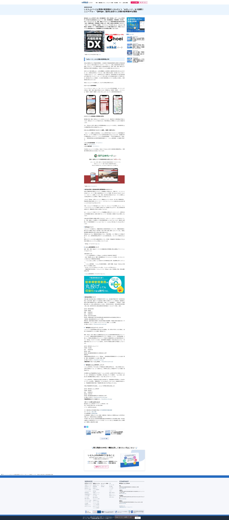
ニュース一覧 (104, 438)
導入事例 (110, 486)
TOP (3, 474)
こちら (99, 54)
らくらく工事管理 (96, 507)
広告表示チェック (88, 486)
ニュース (6, 474)
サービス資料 (134, 2)
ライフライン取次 (88, 501)
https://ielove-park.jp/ (99, 359)
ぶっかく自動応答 (96, 489)
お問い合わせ (144, 2)
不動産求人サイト (88, 504)
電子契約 (94, 491)
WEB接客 (86, 503)
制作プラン (103, 485)
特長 (97, 2)
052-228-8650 (123, 498)
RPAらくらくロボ (88, 506)
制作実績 (102, 486)
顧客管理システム (88, 488)
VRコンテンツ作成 (88, 500)
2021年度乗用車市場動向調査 (105, 410)
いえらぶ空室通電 (96, 504)
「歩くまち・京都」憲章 (91, 411)
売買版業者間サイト (88, 494)
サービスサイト (99, 142)
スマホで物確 (87, 495)
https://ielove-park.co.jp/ (107, 361)
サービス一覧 (111, 484)
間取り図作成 (87, 498)
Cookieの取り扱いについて (97, 518)
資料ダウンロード (112, 495)
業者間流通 (87, 492)
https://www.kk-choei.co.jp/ (100, 324)
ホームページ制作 (88, 489)
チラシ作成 (87, 497)
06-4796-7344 (123, 493)
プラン (120, 2)
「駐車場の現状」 (94, 413)
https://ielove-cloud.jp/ (106, 399)
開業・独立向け (112, 492)
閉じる (138, 517)
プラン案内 (111, 487)
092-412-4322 (123, 503)
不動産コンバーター (88, 485)
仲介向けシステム (88, 483)
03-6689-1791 (123, 488)
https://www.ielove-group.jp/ (100, 397)
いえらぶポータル (88, 491)
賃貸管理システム (96, 485)
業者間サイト (95, 488)
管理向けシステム (96, 483)
